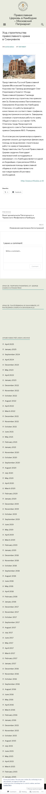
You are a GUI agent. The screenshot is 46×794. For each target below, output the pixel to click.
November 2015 (12, 731)
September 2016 (12, 684)
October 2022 (11, 396)
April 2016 (9, 705)
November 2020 (12, 452)
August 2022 (10, 401)
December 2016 (12, 669)
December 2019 (12, 504)
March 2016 (10, 710)
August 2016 (10, 689)
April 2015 (9, 761)
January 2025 (10, 349)
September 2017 (12, 622)
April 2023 (9, 375)
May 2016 (9, 700)
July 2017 (9, 633)
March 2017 (10, 653)
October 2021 (11, 427)
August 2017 (10, 627)
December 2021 (12, 416)
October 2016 (11, 679)
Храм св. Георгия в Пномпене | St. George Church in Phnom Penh (20, 287)
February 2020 (11, 494)
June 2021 (9, 432)
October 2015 (11, 736)
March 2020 (10, 488)
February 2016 (11, 715)
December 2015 (12, 725)
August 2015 (10, 741)
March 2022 (10, 411)
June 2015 (9, 751)
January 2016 (10, 720)
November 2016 (12, 674)
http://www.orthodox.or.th (32, 181)
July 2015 (9, 746)
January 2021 (10, 447)
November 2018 (12, 560)
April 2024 (9, 360)
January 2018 (10, 602)
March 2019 (10, 540)
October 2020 (11, 457)
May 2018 (9, 586)
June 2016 (9, 694)
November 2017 (12, 612)
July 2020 (9, 473)
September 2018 (12, 571)
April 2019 (9, 535)
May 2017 (9, 643)
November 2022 (12, 391)
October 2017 (11, 617)
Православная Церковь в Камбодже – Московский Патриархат (23, 19)
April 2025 (9, 344)
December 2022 (12, 385)
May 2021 (9, 437)
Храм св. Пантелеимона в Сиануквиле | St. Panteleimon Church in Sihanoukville (21, 307)
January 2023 (10, 380)
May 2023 (9, 370)
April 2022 (9, 406)
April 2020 (9, 483)
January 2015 (10, 777)
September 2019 (12, 519)
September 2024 (12, 354)
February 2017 (11, 658)
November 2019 (12, 509)
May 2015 (9, 756)
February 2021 (11, 442)
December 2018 (12, 555)
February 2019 (11, 545)
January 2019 (10, 550)
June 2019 (9, 524)
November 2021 (12, 421)
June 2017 (9, 638)
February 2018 (11, 597)
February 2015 (11, 772)
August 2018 (10, 576)
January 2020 (10, 499)
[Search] (40, 24)
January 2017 (10, 663)
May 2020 (9, 478)
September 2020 (12, 463)
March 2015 (10, 766)
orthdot (22, 47)
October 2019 (11, 514)
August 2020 (10, 468)
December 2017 (12, 607)
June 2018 (9, 581)
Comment (35, 266)
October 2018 (11, 566)
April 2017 (9, 648)
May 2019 (9, 530)
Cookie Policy (8, 785)
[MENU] (4, 24)
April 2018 (9, 591)
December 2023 (12, 365)
